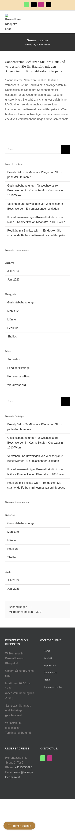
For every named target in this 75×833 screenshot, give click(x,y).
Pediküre (12, 328)
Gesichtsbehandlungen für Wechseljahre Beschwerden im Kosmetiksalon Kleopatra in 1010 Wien (35, 190)
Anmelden (13, 359)
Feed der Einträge (18, 367)
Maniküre (13, 311)
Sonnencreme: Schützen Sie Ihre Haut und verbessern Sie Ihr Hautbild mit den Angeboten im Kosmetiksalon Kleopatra (35, 66)
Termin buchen (22, 825)
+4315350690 (23, 767)
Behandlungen (18, 606)
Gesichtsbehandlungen (21, 302)
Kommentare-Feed (19, 376)
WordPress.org (16, 384)
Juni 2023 (13, 279)
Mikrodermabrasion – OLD (25, 611)
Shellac (12, 336)
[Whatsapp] (42, 758)
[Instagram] (49, 758)
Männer (12, 319)
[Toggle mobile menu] (68, 17)
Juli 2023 (13, 271)
